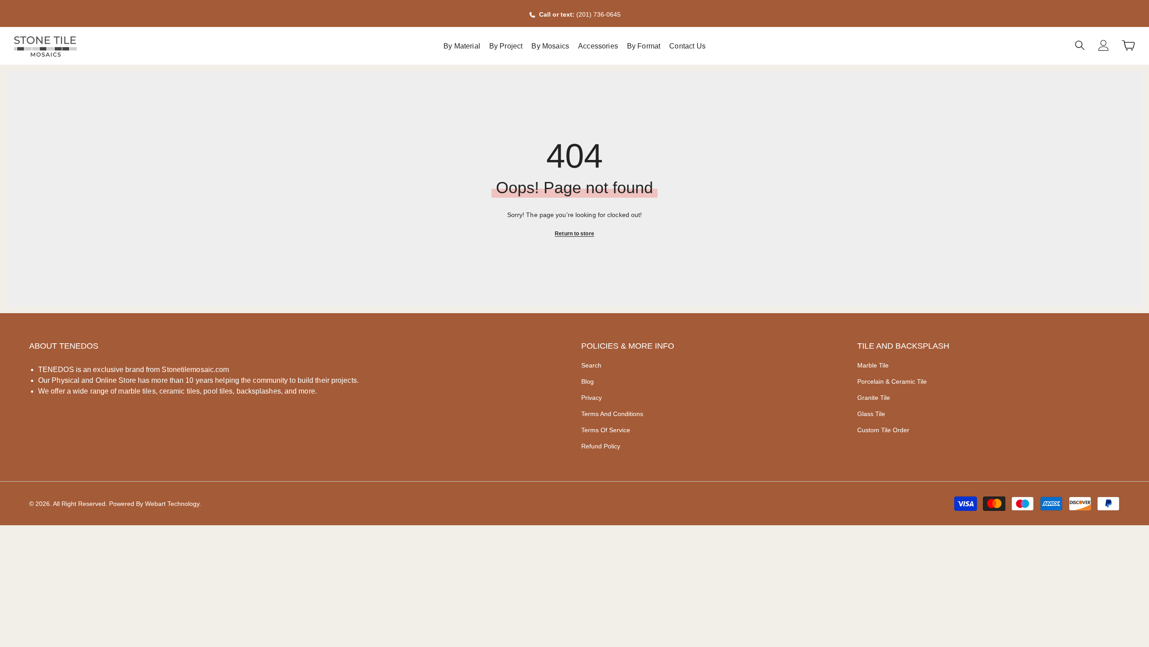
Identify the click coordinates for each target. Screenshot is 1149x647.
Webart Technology (172, 503)
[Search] (1080, 45)
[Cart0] (1128, 45)
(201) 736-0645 (598, 14)
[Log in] (1103, 45)
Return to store (574, 233)
